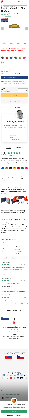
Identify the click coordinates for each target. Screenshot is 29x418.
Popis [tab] (8, 147)
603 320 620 (13, 135)
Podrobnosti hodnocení (21, 14)
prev (1, 323)
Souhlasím (14, 411)
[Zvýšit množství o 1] (26, 90)
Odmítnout (10, 415)
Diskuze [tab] (19, 147)
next (27, 323)
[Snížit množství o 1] (19, 90)
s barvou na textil (21, 191)
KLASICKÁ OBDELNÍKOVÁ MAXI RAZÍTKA (20, 248)
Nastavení (18, 415)
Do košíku (14, 95)
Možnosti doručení (5, 71)
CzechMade (8, 16)
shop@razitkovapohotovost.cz (15, 138)
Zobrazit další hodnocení (21, 304)
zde (21, 407)
